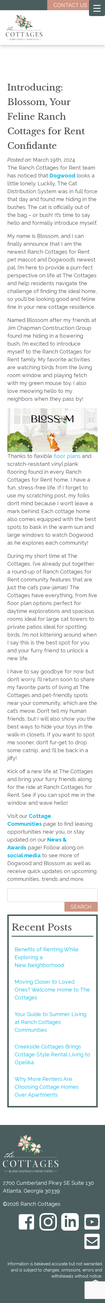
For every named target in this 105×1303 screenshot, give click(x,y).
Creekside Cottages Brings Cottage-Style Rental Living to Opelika (52, 1054)
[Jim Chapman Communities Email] (92, 1241)
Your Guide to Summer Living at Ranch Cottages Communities (50, 1022)
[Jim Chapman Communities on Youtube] (92, 1222)
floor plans (67, 456)
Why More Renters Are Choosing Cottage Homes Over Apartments (47, 1087)
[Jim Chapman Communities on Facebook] (26, 1222)
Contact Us (70, 5)
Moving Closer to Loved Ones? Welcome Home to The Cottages (52, 990)
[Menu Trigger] (97, 8)
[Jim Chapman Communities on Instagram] (48, 1222)
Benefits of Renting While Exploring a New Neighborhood (46, 957)
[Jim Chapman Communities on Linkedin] (70, 1222)
